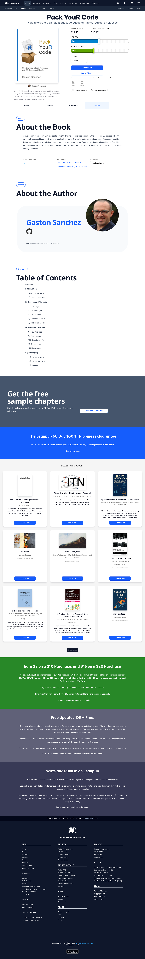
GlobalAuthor (26, 881)
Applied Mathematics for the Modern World (120, 500)
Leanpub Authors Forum (67, 875)
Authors (36, 3)
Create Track (63, 860)
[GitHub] (29, 231)
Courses (42, 9)
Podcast (121, 9)
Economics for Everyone (120, 558)
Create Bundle (63, 854)
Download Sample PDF (94, 411)
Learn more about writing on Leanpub (72, 700)
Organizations (60, 3)
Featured (8, 9)
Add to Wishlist (87, 73)
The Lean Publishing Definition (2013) (107, 878)
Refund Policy (99, 899)
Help (138, 9)
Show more (72, 650)
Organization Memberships (32, 917)
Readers (47, 3)
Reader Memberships (102, 849)
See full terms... (73, 451)
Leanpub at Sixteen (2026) (104, 870)
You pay (74, 56)
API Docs (61, 886)
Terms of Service (100, 891)
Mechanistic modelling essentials (25, 611)
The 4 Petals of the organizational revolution (25, 501)
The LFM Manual (64, 881)
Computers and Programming (68, 162)
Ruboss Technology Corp (84, 943)
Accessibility (62, 902)
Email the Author (98, 163)
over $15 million (67, 694)
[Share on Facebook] (28, 163)
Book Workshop (27, 904)
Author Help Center (65, 873)
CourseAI (25, 878)
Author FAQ (62, 870)
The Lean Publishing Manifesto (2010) (108, 881)
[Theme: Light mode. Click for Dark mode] (125, 3)
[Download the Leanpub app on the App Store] (72, 951)
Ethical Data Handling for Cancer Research (72, 493)
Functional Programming (66, 166)
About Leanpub (63, 912)
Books (23, 9)
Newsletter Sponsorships (31, 886)
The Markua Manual (65, 883)
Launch (130, 9)
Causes (61, 899)
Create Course (63, 857)
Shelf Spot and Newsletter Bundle (34, 889)
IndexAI (24, 883)
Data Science (81, 166)
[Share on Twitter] (24, 163)
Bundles (32, 9)
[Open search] (118, 3)
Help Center (98, 857)
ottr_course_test (72, 552)
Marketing (84, 3)
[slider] (99, 41)
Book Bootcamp (28, 907)
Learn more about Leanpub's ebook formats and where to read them (72, 754)
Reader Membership (105, 78)
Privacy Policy (99, 896)
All (16, 9)
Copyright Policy (100, 894)
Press (60, 920)
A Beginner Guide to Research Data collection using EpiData (72, 615)
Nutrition (25, 552)
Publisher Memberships (30, 920)
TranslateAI (26, 894)
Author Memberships (65, 849)
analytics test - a (120, 614)
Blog (59, 914)
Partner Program (64, 896)
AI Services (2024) (101, 873)
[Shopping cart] (132, 3)
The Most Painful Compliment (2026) (107, 867)
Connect (96, 3)
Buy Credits (98, 852)
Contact (61, 917)
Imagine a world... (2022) (103, 875)
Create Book (62, 852)
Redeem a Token (28, 868)
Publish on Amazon (29, 892)
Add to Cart (87, 68)
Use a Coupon (27, 865)
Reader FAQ (98, 854)
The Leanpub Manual (65, 878)
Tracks (51, 9)
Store (27, 3)
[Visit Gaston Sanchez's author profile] (102, 215)
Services (73, 3)
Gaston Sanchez (38, 86)
